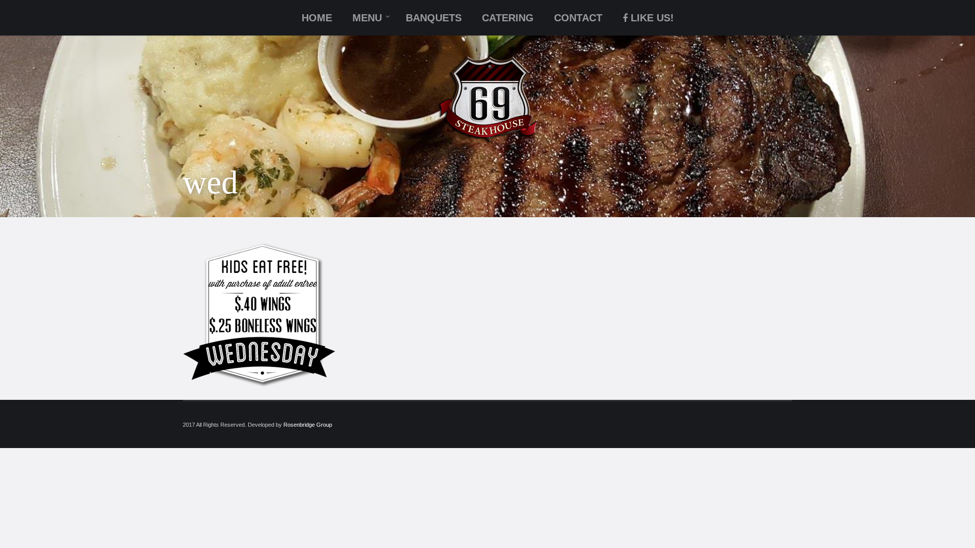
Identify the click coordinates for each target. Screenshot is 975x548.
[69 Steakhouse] (487, 99)
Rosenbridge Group (307, 425)
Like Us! (652, 17)
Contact (578, 17)
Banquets (434, 17)
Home (317, 17)
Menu (367, 17)
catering (508, 17)
